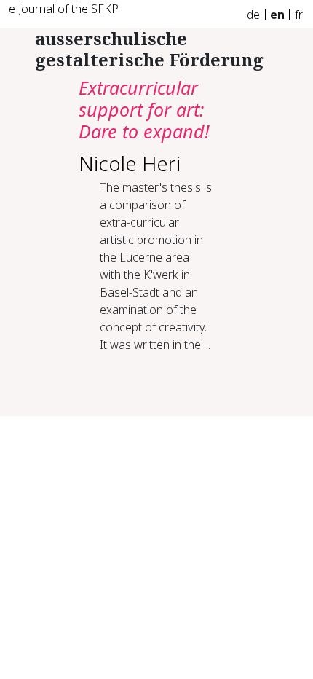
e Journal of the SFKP (64, 9)
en (277, 15)
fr (299, 15)
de (253, 15)
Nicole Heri (130, 163)
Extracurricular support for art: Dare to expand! (144, 109)
